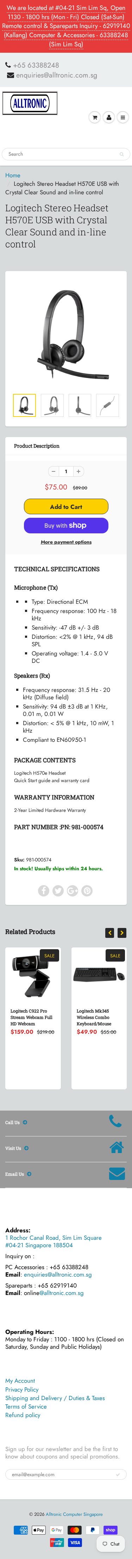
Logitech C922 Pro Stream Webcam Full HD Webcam (31, 1017)
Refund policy (22, 1415)
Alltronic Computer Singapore (74, 1514)
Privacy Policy (21, 1389)
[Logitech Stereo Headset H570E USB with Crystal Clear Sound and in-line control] (66, 334)
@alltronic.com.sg (61, 1293)
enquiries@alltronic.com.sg (56, 75)
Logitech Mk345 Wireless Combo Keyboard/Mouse (94, 1017)
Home (12, 175)
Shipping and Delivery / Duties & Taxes (55, 1398)
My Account (20, 1380)
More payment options (66, 541)
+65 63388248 (36, 65)
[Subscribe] (117, 1474)
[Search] (121, 154)
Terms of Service (26, 1406)
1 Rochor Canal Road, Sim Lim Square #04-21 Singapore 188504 (53, 1241)
